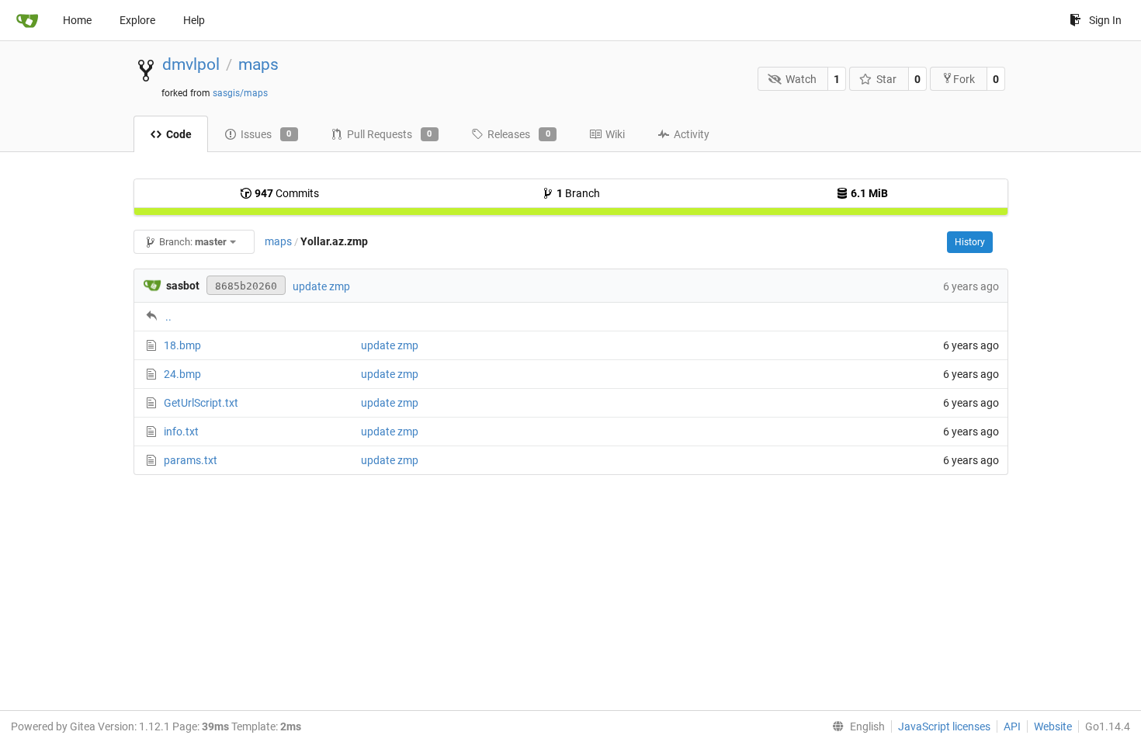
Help (194, 20)
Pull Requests (389, 134)
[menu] (855, 726)
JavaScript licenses (944, 726)
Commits (287, 193)
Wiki (615, 134)
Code (179, 134)
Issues (266, 134)
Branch (578, 193)
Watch (801, 79)
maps (258, 64)
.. (168, 316)
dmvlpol (191, 64)
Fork (964, 79)
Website (1053, 726)
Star (886, 79)
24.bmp (182, 374)
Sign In (1105, 20)
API (1012, 726)
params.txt (190, 460)
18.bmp (182, 345)
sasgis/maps (240, 93)
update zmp (321, 286)
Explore (137, 20)
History (970, 242)
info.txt (181, 431)
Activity (691, 134)
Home (77, 20)
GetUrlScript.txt (201, 403)
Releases (518, 134)
